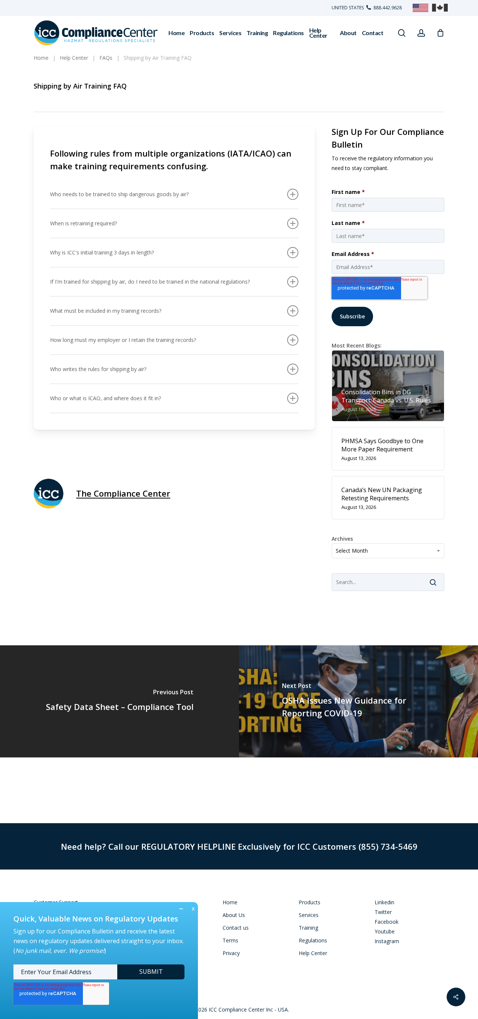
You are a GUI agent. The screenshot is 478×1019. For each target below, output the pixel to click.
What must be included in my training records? (105, 310)
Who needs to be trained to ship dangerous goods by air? (119, 194)
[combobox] (388, 550)
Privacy (231, 953)
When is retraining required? (83, 223)
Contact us (236, 927)
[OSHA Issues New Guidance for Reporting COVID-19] (358, 701)
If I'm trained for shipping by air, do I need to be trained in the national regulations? (150, 281)
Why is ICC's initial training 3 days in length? (102, 252)
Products (309, 902)
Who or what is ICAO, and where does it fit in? (105, 398)
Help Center (313, 953)
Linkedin (384, 902)
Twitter (383, 911)
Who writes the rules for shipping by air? (98, 369)
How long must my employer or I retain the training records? (123, 339)
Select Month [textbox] (352, 550)
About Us (234, 914)
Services (309, 914)
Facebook (386, 921)
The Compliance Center (123, 493)
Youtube (385, 931)
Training (308, 927)
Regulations (313, 940)
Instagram (387, 941)
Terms (230, 940)
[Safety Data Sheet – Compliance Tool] (119, 701)
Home (230, 902)
